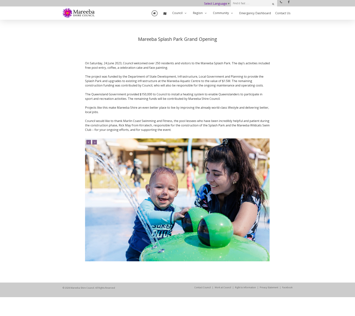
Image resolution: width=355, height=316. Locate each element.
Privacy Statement (269, 287)
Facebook (287, 287)
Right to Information (245, 287)
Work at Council (223, 287)
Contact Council (202, 287)
